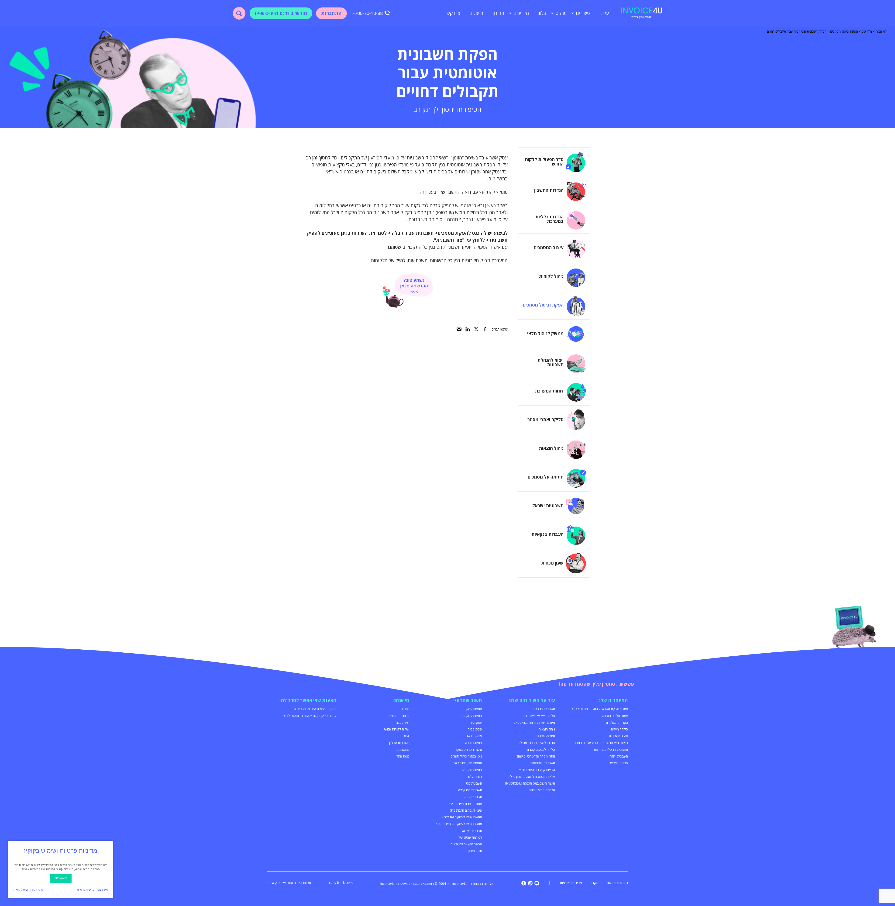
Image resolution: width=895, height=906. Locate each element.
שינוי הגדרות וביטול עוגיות (28, 889)
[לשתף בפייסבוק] (484, 329)
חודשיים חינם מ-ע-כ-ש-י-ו (281, 13)
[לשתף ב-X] (476, 329)
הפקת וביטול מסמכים (844, 31)
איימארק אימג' (276, 882)
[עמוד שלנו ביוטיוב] (536, 883)
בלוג (542, 13)
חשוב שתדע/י (467, 700)
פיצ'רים (583, 13)
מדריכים (521, 13)
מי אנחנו (400, 700)
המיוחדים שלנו (612, 700)
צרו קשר (452, 13)
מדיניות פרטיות (571, 882)
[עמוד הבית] (641, 13)
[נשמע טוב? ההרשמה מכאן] (406, 290)
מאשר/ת (61, 878)
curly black (337, 882)
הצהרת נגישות (617, 882)
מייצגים (476, 13)
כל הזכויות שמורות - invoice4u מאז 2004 (465, 883)
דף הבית (881, 31)
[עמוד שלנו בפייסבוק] (523, 883)
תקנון (594, 882)
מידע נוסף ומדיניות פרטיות (92, 889)
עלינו (604, 13)
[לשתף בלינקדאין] (467, 329)
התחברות (331, 13)
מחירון (498, 13)
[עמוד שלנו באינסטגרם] (530, 883)
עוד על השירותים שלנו (531, 700)
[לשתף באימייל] (459, 329)
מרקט (561, 13)
